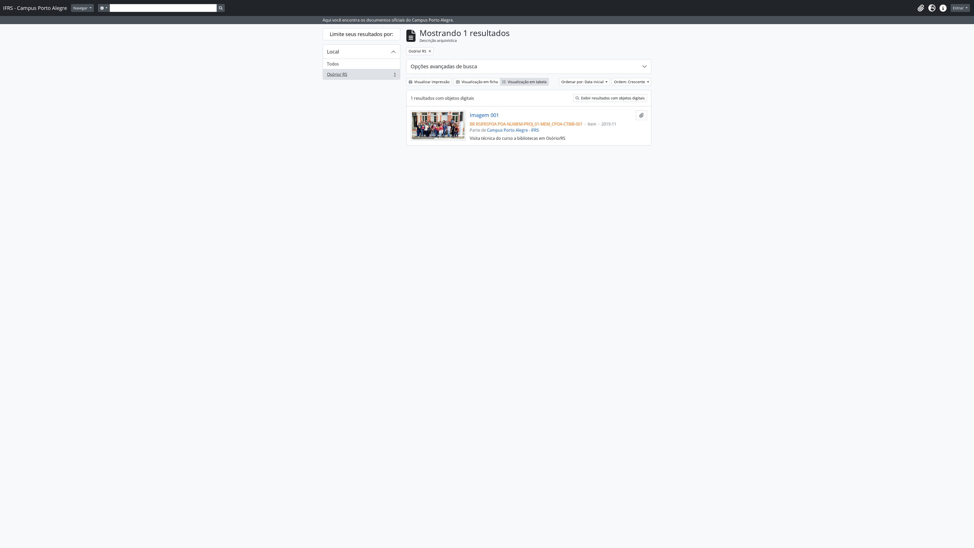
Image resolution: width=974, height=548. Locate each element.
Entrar (959, 8)
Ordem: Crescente (630, 81)
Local (333, 51)
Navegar (81, 8)
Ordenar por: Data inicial (583, 81)
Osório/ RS (361, 75)
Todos (333, 64)
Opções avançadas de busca (444, 66)
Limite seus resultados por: (361, 34)
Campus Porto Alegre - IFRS (513, 130)
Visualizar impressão (431, 81)
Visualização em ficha (479, 81)
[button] (920, 8)
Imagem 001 (484, 115)
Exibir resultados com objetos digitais (612, 98)
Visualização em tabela (527, 81)
